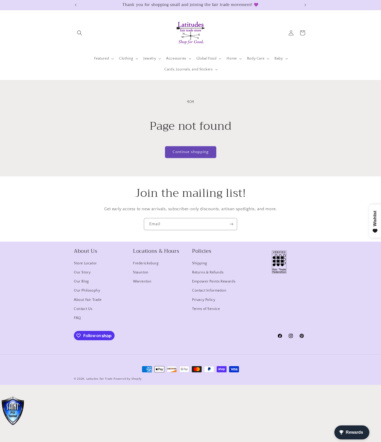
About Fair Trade (88, 300)
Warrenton (142, 281)
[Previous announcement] (75, 5)
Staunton (141, 272)
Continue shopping (191, 152)
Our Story (82, 272)
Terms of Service (206, 309)
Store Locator (85, 263)
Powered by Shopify (128, 378)
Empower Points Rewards (213, 281)
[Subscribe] (231, 224)
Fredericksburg (145, 263)
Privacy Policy (203, 300)
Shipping (199, 263)
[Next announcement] (305, 5)
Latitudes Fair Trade (99, 378)
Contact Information (209, 290)
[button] (79, 33)
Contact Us (83, 309)
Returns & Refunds (207, 272)
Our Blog (81, 281)
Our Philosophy (87, 290)
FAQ (77, 318)
